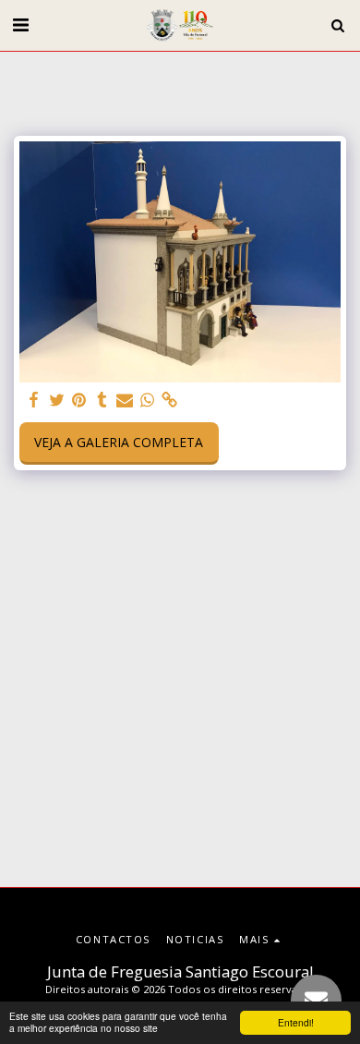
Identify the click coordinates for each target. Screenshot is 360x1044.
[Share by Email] (124, 400)
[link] (170, 400)
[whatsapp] (147, 400)
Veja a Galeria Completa (118, 442)
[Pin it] (79, 400)
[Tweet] (57, 400)
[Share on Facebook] (34, 400)
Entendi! (296, 1022)
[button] (20, 24)
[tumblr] (102, 400)
